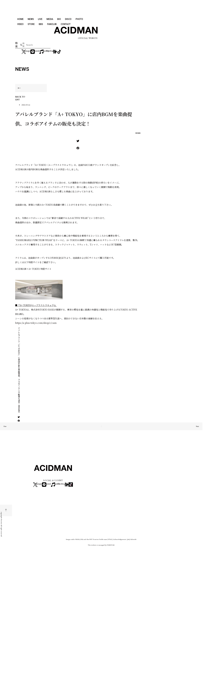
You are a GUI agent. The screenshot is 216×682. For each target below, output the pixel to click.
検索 (16, 45)
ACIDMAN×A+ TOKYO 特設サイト (33, 268)
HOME (20, 19)
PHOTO (79, 19)
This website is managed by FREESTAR (101, 545)
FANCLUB (52, 24)
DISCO (68, 19)
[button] (78, 141)
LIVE (40, 19)
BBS (41, 24)
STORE (31, 24)
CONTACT (66, 24)
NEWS (31, 19)
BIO (59, 19)
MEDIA (49, 19)
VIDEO (20, 24)
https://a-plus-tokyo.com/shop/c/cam (36, 322)
